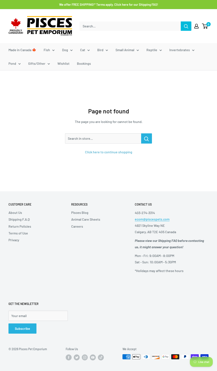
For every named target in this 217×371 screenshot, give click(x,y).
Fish (47, 50)
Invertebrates (179, 50)
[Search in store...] (146, 138)
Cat (82, 50)
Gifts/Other (36, 63)
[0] (205, 26)
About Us (15, 212)
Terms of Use (18, 233)
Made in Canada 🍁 (22, 50)
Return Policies (19, 226)
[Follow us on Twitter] (77, 357)
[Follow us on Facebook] (69, 357)
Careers (77, 226)
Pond (12, 63)
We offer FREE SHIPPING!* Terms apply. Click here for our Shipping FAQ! (108, 4)
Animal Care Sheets (85, 219)
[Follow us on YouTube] (93, 357)
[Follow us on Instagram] (85, 357)
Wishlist (63, 63)
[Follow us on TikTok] (101, 357)
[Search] (186, 26)
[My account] (196, 26)
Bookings (84, 63)
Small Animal (124, 50)
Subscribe (22, 328)
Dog (65, 50)
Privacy (13, 240)
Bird (100, 50)
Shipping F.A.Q (19, 219)
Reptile (151, 50)
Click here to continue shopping (108, 152)
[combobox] (130, 26)
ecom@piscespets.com (152, 219)
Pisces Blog (79, 212)
